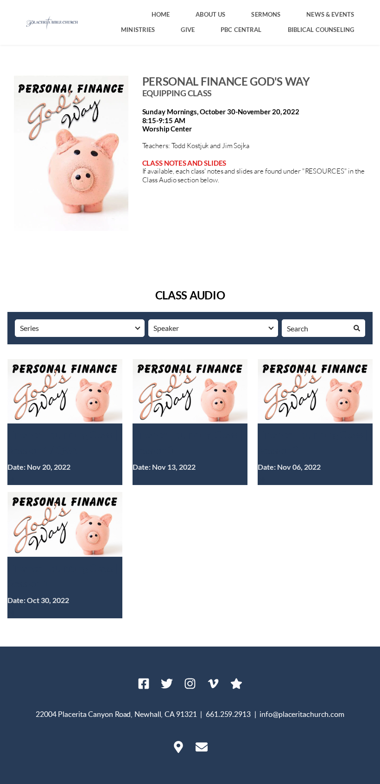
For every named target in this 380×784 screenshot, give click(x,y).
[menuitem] (160, 14)
